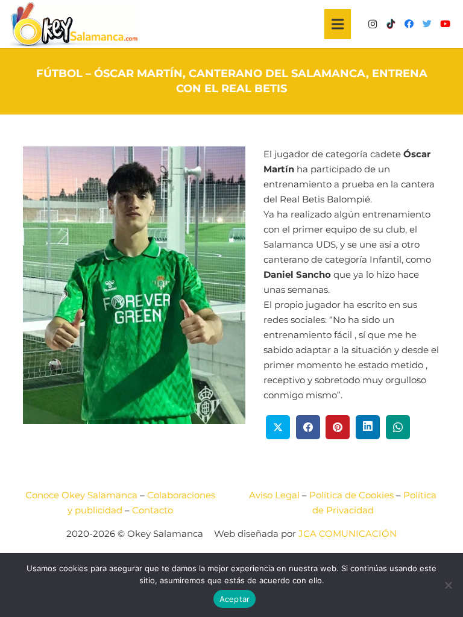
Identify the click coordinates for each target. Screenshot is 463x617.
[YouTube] (445, 24)
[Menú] (337, 24)
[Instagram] (373, 24)
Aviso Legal (274, 495)
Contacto (152, 510)
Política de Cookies (351, 495)
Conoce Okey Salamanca (81, 495)
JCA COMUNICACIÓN (347, 533)
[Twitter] (427, 24)
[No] (448, 585)
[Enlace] (74, 24)
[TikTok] (391, 24)
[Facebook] (409, 24)
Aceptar (234, 599)
